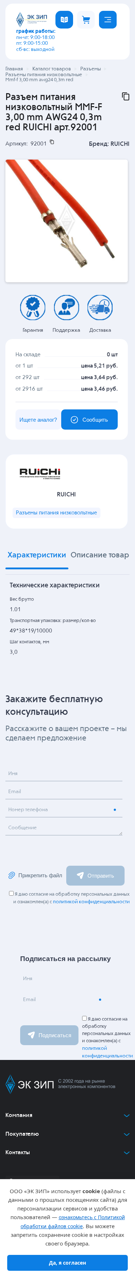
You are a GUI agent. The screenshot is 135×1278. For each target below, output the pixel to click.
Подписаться (55, 1035)
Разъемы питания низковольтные (56, 513)
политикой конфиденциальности (91, 901)
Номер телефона (28, 809)
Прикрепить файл (40, 875)
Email (14, 791)
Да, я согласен (67, 1262)
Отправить (100, 876)
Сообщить (95, 420)
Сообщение (22, 827)
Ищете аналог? (38, 420)
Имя (13, 773)
